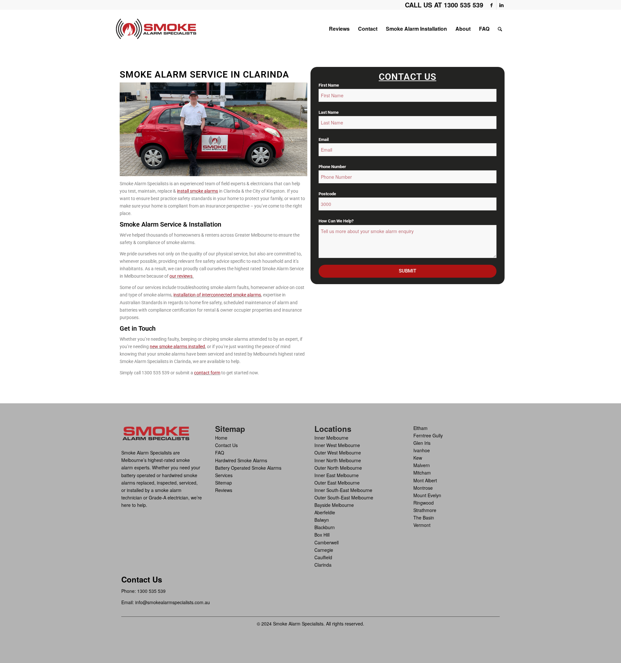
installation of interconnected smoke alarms (217, 294)
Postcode (327, 193)
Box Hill (322, 534)
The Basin (423, 517)
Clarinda (323, 564)
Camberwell (326, 542)
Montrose (423, 488)
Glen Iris (421, 443)
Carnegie (323, 550)
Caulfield (323, 557)
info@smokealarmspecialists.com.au (172, 602)
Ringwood (423, 502)
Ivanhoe (421, 450)
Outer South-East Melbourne (343, 497)
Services (224, 475)
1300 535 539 (151, 591)
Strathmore (424, 510)
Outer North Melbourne (338, 468)
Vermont (421, 525)
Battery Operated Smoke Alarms (248, 468)
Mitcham (422, 472)
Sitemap (223, 482)
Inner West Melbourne (337, 445)
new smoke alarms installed (177, 346)
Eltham (420, 428)
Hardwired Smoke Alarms (241, 460)
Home (221, 437)
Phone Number (332, 166)
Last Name (329, 112)
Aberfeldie (324, 512)
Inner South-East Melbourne (343, 490)
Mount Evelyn (427, 495)
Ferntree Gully (428, 435)
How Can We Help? (336, 221)
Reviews (223, 490)
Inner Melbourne (331, 437)
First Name (329, 85)
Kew (417, 457)
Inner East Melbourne (336, 475)
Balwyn (321, 520)
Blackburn (324, 527)
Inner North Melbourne (337, 460)
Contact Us (226, 445)
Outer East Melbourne (337, 482)
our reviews (180, 276)
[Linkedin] (501, 5)
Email (324, 139)
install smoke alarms (197, 191)
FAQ (219, 452)
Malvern (421, 465)
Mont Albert (425, 480)
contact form (207, 372)
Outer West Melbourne (337, 452)
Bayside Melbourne (334, 505)
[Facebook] (491, 5)
